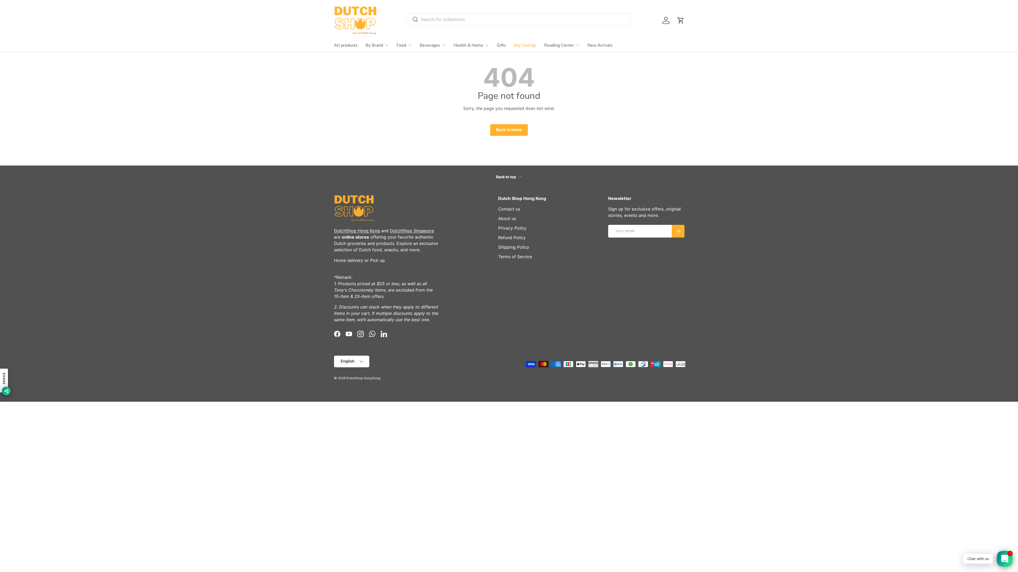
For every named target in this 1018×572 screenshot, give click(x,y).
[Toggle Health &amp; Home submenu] (487, 45)
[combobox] (518, 19)
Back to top (506, 177)
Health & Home (468, 45)
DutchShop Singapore (412, 230)
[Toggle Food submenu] (410, 45)
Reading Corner (559, 45)
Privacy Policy (512, 228)
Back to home (509, 129)
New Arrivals (600, 45)
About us (507, 218)
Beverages (430, 45)
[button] (681, 20)
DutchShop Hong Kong (357, 230)
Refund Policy (512, 237)
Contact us (509, 209)
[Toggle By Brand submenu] (387, 45)
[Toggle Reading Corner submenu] (577, 45)
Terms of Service (515, 256)
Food (401, 45)
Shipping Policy (513, 247)
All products (346, 45)
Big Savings (525, 45)
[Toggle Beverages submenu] (444, 45)
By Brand (374, 45)
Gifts (501, 45)
